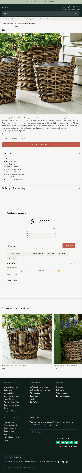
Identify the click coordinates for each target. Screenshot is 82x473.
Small (5, 138)
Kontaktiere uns (9, 422)
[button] (41, 228)
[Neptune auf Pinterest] (63, 462)
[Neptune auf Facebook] (59, 462)
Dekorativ (15, 19)
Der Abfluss (34, 402)
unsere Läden (9, 393)
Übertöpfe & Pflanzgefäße (26, 19)
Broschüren (60, 387)
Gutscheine (34, 396)
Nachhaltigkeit (9, 399)
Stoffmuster (60, 390)
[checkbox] (12, 258)
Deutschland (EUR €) (12, 457)
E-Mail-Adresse (36, 429)
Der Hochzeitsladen (63, 396)
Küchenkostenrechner (11, 437)
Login (6, 434)
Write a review (68, 245)
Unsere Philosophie (11, 387)
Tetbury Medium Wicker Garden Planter (14, 366)
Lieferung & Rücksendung (13, 188)
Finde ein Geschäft (10, 425)
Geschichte (8, 390)
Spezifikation (7, 153)
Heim (3, 19)
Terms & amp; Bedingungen (14, 461)
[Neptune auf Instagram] (67, 462)
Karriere (6, 440)
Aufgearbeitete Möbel (12, 402)
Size (3, 134)
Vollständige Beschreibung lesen (13, 131)
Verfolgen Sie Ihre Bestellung (40, 390)
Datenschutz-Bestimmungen (47, 461)
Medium (14, 138)
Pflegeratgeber (35, 393)
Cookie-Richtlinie (30, 461)
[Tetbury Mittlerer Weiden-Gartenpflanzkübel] (27, 339)
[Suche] (76, 13)
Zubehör (8, 19)
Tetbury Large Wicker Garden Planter (65, 366)
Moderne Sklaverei (10, 411)
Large (23, 138)
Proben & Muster (62, 393)
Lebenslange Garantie (12, 396)
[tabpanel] (41, 267)
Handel (32, 399)
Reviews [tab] (13, 246)
